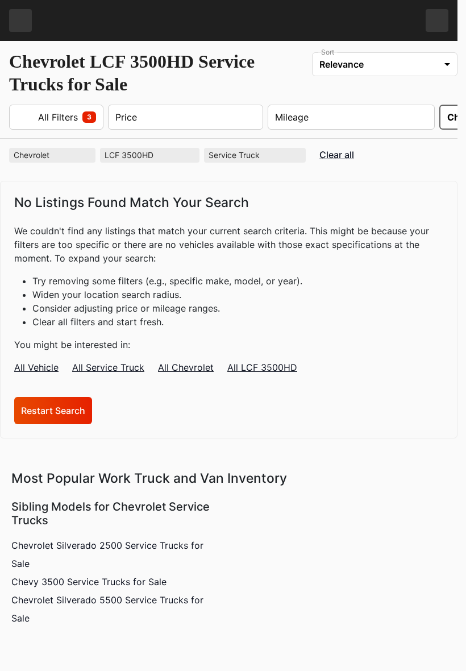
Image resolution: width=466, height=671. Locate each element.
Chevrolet (53, 155)
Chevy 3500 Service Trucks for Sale (89, 581)
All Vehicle (36, 367)
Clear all (336, 155)
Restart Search (53, 410)
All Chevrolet (186, 367)
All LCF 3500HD (262, 367)
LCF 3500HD (151, 155)
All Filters (53, 117)
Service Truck (256, 155)
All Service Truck (108, 367)
